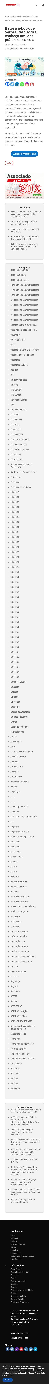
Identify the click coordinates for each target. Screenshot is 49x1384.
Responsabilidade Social (22, 961)
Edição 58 (15, 537)
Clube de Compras (19, 409)
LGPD (13, 796)
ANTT (13, 344)
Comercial (15, 424)
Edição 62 (15, 557)
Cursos (13, 1247)
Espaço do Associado (20, 711)
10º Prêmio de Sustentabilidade (25, 285)
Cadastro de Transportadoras (22, 1256)
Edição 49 (15, 492)
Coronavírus (16, 454)
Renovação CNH (18, 941)
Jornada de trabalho (20, 781)
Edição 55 (15, 522)
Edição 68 (15, 587)
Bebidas (14, 369)
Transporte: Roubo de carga (23, 1058)
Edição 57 (15, 532)
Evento (14, 721)
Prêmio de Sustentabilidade (23, 906)
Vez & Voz (15, 1068)
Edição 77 (15, 632)
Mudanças (15, 846)
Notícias (14, 17)
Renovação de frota (19, 946)
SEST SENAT (16, 1006)
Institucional (16, 776)
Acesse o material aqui (24, 153)
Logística (15, 826)
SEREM (14, 996)
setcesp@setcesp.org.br (20, 1333)
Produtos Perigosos (20, 911)
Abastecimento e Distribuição (24, 325)
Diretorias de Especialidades (23, 472)
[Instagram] (27, 84)
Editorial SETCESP (19, 681)
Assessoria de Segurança (22, 354)
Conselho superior (19, 444)
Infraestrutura (17, 766)
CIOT (13, 404)
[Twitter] (12, 84)
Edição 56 (15, 527)
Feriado (14, 736)
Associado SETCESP (20, 364)
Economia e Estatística (21, 487)
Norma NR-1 (16, 851)
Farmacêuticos (17, 731)
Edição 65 (15, 572)
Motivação (15, 841)
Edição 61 (15, 552)
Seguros (14, 986)
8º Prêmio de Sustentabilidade (24, 315)
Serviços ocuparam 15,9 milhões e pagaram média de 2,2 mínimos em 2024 (25, 1192)
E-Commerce (16, 477)
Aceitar (7, 1380)
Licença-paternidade (20, 806)
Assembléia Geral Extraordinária (25, 349)
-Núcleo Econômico (19, 270)
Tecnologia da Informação (22, 1043)
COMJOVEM (16, 429)
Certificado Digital (19, 399)
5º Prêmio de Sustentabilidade (24, 300)
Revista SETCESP (18, 971)
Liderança (15, 811)
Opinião (14, 866)
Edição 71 (15, 602)
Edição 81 (15, 652)
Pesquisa (15, 891)
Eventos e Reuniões (18, 1244)
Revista (14, 1287)
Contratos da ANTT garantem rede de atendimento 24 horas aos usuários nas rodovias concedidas (24, 1171)
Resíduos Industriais (20, 951)
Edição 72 (15, 607)
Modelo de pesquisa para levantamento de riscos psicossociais (22, 1132)
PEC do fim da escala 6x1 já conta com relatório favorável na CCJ (26, 1110)
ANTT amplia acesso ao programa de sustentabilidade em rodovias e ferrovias (26, 1142)
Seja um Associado (18, 1281)
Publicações (16, 921)
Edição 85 (15, 671)
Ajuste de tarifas (18, 339)
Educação (15, 686)
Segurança (15, 981)
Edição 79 (15, 642)
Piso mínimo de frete (20, 896)
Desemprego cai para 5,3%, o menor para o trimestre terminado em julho (23, 1182)
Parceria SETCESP (19, 886)
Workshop (15, 1088)
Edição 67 (15, 582)
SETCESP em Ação (27, 49)
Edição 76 (15, 627)
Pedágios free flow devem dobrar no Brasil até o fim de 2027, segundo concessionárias (25, 1152)
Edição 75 (15, 622)
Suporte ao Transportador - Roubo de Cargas (23, 1027)
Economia (15, 482)
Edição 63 (15, 562)
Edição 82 (15, 656)
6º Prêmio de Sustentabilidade (24, 305)
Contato (14, 1293)
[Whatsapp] (22, 84)
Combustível (16, 419)
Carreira (14, 384)
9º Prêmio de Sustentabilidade (24, 320)
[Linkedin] (17, 84)
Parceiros (14, 1275)
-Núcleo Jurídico (18, 275)
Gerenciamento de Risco (22, 751)
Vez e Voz (15, 1073)
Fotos (13, 1278)
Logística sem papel (20, 831)
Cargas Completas (19, 379)
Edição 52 (15, 507)
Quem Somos (16, 1269)
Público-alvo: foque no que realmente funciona (23, 1200)
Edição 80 (15, 647)
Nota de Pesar (17, 856)
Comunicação (17, 434)
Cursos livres (17, 459)
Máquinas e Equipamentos (22, 836)
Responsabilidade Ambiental (23, 956)
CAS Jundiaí (16, 394)
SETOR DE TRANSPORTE (21, 1021)
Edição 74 (15, 617)
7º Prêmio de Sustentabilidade (24, 310)
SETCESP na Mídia (19, 1016)
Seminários (16, 991)
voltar (9, 163)
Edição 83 (15, 661)
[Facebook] (7, 84)
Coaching (15, 414)
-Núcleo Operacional (20, 280)
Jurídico (14, 786)
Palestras (15, 876)
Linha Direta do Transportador (24, 816)
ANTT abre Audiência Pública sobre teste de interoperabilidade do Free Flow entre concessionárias (25, 1121)
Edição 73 (15, 612)
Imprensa (15, 761)
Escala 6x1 (15, 706)
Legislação (9, 49)
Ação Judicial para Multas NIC (24, 329)
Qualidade (15, 926)
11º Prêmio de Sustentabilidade (25, 290)
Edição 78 (15, 637)
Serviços (15, 1001)
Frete (13, 746)
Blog (13, 374)
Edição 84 (15, 666)
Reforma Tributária (19, 936)
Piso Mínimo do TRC (19, 901)
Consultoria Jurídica (20, 449)
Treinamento (16, 1063)
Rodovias (15, 976)
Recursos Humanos (19, 931)
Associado (15, 359)
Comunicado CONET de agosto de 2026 (24, 1160)
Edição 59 (15, 542)
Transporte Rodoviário (20, 1053)
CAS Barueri (16, 389)
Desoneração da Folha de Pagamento (22, 465)
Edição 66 (15, 577)
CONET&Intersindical (20, 439)
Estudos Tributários (19, 716)
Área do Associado (18, 1296)
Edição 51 (15, 502)
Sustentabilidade (18, 1033)
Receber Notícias (17, 1299)
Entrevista (15, 701)
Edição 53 (15, 512)
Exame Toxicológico (19, 726)
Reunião (14, 966)
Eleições (14, 691)
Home (7, 17)
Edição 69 (15, 592)
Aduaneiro (15, 334)
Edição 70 (15, 597)
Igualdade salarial (18, 756)
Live (12, 821)
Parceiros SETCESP (19, 881)
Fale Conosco (16, 1259)
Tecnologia (15, 1038)
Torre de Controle (18, 1048)
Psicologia (15, 916)
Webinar (14, 1078)
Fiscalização (16, 741)
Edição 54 (15, 517)
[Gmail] (32, 84)
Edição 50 (15, 497)
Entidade (14, 696)
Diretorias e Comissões (20, 1272)
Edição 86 (15, 676)
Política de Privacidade (20, 1302)
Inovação (15, 771)
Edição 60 (15, 547)
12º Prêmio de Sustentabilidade (25, 295)
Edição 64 (15, 567)
